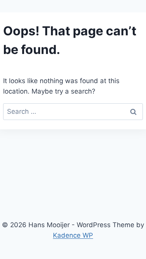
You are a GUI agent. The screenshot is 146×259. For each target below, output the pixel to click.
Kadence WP (73, 235)
